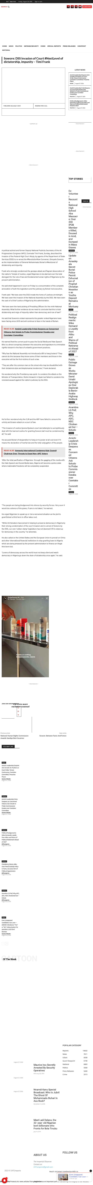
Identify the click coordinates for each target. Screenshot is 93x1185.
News (71, 83)
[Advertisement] (46, 27)
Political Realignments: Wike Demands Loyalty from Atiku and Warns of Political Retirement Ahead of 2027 (80, 103)
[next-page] (6, 943)
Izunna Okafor (6, 779)
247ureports (5, 844)
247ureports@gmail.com (43, 1167)
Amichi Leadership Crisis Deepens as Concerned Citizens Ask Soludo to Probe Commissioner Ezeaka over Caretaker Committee (80, 91)
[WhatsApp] (21, 112)
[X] (76, 6)
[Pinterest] (16, 112)
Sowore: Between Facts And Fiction (52, 736)
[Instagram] (72, 6)
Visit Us (85, 201)
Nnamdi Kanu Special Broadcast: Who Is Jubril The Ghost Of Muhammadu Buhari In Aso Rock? (46, 1095)
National (71, 250)
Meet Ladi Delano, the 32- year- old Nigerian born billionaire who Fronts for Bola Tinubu (45, 1124)
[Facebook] (68, 6)
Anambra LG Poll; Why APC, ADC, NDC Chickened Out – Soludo (10, 896)
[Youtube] (80, 6)
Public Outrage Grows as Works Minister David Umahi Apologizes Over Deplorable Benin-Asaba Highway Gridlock (73, 379)
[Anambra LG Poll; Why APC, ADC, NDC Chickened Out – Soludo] (11, 885)
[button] (5, 7)
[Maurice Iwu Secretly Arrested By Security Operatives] (46, 1055)
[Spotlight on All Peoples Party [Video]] (46, 1003)
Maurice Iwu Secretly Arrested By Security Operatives (44, 1068)
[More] (26, 112)
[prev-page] (3, 943)
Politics (86, 61)
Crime (71, 309)
